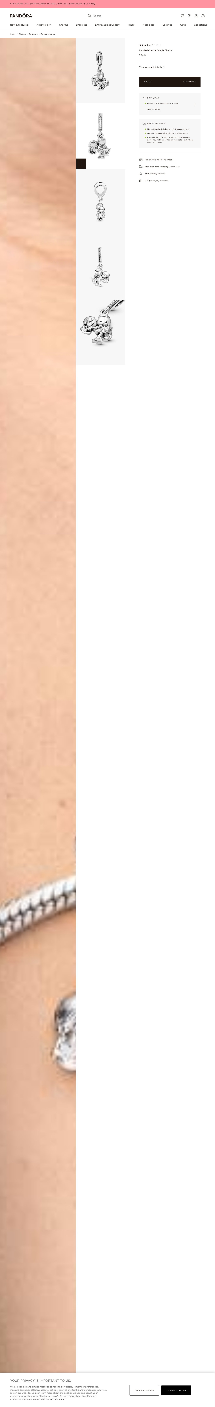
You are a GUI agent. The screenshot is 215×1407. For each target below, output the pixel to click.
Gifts (183, 25)
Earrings (167, 25)
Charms (63, 25)
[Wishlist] (182, 15)
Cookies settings (144, 1390)
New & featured (19, 25)
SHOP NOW (76, 4)
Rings (131, 25)
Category (33, 34)
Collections (200, 25)
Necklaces (148, 25)
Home (13, 34)
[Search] (89, 15)
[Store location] (189, 15)
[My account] (196, 15)
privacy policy (58, 1399)
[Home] (21, 16)
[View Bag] (203, 15)
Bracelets (81, 25)
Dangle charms (48, 34)
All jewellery (44, 25)
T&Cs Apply (89, 4)
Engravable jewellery (107, 25)
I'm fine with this (176, 1390)
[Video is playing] (81, 164)
